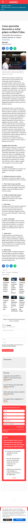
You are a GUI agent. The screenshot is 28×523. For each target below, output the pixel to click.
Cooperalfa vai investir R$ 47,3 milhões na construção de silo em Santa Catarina (13, 377)
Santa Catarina (5, 274)
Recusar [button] (7, 519)
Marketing (15, 272)
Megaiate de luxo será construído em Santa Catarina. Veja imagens (22, 306)
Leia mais (14, 499)
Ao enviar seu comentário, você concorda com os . (12, 345)
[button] (3, 2)
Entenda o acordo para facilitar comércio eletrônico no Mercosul (14, 288)
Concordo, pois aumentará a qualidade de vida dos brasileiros (14, 453)
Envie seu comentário (7, 350)
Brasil (3, 272)
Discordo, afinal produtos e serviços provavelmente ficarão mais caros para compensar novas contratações (13, 462)
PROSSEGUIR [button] (19, 519)
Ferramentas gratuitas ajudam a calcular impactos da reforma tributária (22, 288)
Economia (8, 272)
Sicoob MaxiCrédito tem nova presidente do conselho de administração (14, 306)
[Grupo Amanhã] (13, 2)
